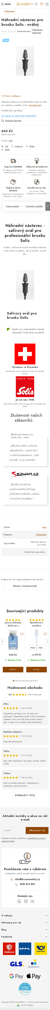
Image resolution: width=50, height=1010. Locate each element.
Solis (11, 140)
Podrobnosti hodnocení (37, 31)
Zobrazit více (25, 795)
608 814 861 (27, 884)
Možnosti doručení (13, 120)
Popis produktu (12, 206)
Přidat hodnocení (25, 586)
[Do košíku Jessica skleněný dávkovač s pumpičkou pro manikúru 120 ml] (13, 669)
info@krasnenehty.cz (27, 879)
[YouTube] (32, 901)
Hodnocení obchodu (25, 687)
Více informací (35, 105)
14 (36, 680)
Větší (40, 647)
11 (31, 680)
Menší (33, 647)
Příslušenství (41, 534)
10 (30, 680)
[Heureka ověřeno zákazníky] (25, 988)
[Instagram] (26, 901)
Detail (36, 669)
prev (2, 642)
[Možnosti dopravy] (9, 948)
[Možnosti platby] (16, 976)
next (47, 642)
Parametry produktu (34, 206)
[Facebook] (19, 901)
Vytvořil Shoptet (27, 1005)
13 (35, 680)
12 (33, 680)
